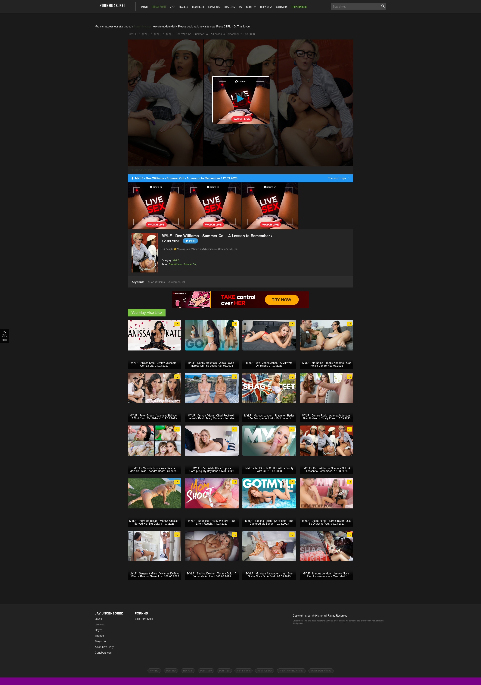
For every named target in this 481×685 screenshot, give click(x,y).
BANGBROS (214, 7)
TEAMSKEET (198, 7)
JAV (240, 7)
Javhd (98, 619)
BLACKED (183, 7)
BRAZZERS (229, 7)
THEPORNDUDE (299, 7)
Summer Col (190, 264)
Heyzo (98, 630)
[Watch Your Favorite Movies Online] (112, 6)
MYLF (172, 7)
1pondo (99, 635)
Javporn (99, 624)
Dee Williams (175, 264)
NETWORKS (266, 7)
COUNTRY (251, 7)
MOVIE (144, 7)
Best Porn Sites (144, 619)
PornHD (132, 34)
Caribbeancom (103, 652)
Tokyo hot (101, 641)
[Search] (383, 6)
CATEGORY (281, 7)
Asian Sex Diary (104, 647)
